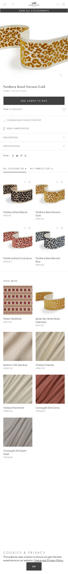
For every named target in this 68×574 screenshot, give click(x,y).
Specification (11, 146)
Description (10, 137)
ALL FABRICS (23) (40, 168)
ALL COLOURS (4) (14, 168)
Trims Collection (14, 91)
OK (34, 566)
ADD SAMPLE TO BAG (34, 100)
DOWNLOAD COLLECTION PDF (24, 120)
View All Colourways (34, 10)
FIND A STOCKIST (12, 109)
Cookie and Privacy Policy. (49, 560)
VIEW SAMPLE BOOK (18, 128)
